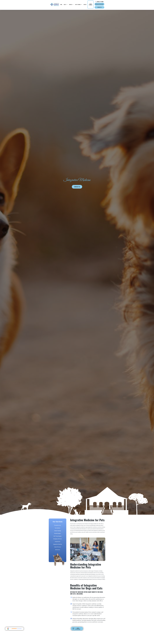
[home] (54, 4)
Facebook (98, 9)
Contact (85, 4)
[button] (65, 4)
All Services (57, 549)
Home (61, 4)
